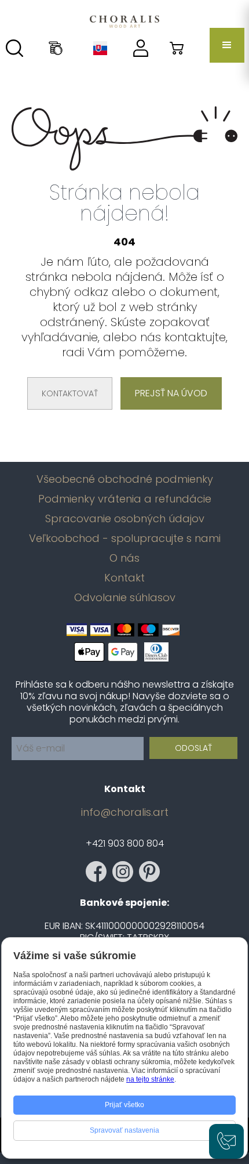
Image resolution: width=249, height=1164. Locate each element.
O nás (124, 558)
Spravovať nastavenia (124, 1130)
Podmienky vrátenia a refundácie (124, 499)
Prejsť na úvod (171, 393)
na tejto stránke (150, 1079)
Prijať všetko (124, 1105)
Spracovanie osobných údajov (124, 519)
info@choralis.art (125, 812)
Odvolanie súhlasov (124, 597)
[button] (227, 45)
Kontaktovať (70, 393)
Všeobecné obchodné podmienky (124, 479)
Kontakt (124, 578)
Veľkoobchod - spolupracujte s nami (125, 538)
